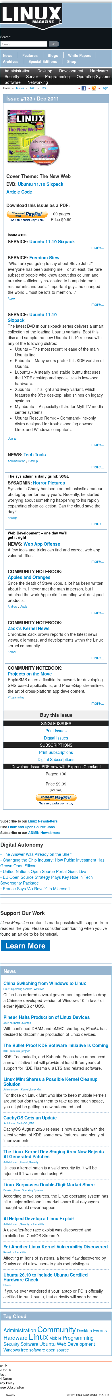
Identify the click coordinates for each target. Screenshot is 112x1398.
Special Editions (42, 61)
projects (26, 1051)
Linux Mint (35, 1089)
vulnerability (37, 1224)
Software (13, 82)
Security (33, 1162)
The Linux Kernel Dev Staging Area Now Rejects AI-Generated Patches (53, 1154)
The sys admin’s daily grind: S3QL (38, 476)
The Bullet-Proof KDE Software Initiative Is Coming (55, 1045)
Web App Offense (42, 544)
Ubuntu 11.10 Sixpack (40, 184)
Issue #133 (17, 234)
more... (97, 247)
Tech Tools (35, 454)
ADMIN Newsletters (44, 832)
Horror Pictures (49, 483)
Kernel (12, 652)
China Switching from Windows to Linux (44, 983)
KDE (6, 1051)
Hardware (15, 1337)
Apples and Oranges (29, 577)
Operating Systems (94, 76)
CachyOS (22, 1123)
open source (57, 1350)
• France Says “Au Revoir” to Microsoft (35, 888)
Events (100, 1330)
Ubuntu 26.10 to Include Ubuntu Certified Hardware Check (45, 1277)
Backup (33, 461)
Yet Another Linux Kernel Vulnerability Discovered (55, 1246)
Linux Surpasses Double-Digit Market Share (49, 1184)
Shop (71, 61)
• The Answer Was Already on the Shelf (36, 854)
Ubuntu (12, 439)
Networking (38, 82)
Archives (10, 61)
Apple (11, 298)
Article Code (19, 192)
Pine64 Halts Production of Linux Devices (46, 1017)
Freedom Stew (44, 257)
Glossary (10, 1395)
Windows (39, 988)
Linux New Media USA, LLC (93, 1395)
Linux (6, 988)
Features (30, 55)
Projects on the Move (30, 674)
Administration (16, 461)
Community (56, 1329)
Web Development (76, 1344)
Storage (26, 1022)
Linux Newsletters (43, 821)
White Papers (79, 55)
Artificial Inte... (10, 1162)
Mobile (55, 1338)
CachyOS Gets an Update (30, 1118)
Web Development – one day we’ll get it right (37, 535)
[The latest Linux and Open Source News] (93, 88)
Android (12, 607)
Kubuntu (15, 1051)
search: (5, 36)
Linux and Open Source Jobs (31, 826)
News (7, 55)
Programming (57, 76)
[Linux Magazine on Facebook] (83, 88)
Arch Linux (9, 1123)
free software (33, 1350)
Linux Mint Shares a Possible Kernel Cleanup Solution (50, 1081)
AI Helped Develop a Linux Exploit (38, 1218)
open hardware (11, 1022)
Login (105, 88)
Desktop (7, 1190)
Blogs (53, 55)
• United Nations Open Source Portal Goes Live (43, 871)
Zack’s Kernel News (29, 628)
